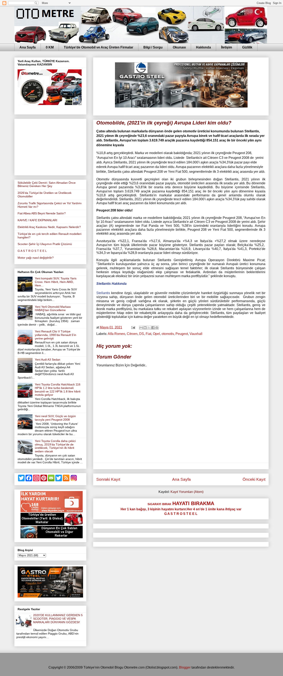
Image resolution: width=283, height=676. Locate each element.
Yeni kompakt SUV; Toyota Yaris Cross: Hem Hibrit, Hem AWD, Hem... (55, 282)
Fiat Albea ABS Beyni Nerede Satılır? (42, 213)
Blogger (185, 667)
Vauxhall (196, 334)
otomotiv (168, 334)
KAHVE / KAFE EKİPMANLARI (37, 220)
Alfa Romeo (116, 334)
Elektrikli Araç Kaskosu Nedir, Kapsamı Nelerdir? (49, 227)
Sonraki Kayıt (108, 479)
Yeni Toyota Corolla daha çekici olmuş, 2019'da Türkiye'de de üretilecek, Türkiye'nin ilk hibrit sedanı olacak (55, 446)
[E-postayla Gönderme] (133, 327)
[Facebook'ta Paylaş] (153, 328)
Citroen (132, 334)
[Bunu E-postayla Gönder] (141, 328)
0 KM (50, 47)
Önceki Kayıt (254, 479)
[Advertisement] (50, 146)
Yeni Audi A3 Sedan (47, 359)
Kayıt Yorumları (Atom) (187, 492)
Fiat (148, 334)
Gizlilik (247, 47)
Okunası (179, 47)
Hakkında (203, 47)
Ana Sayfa (27, 47)
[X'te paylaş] (149, 328)
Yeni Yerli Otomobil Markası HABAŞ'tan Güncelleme (53, 308)
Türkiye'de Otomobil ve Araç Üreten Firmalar (98, 47)
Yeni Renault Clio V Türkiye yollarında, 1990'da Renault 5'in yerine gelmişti (55, 335)
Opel (156, 334)
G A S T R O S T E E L (32, 250)
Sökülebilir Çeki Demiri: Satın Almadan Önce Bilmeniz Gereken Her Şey (47, 184)
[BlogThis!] (145, 328)
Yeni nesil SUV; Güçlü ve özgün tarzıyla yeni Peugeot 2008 (55, 417)
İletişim (226, 47)
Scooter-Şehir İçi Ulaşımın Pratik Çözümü (45, 244)
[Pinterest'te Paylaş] (157, 328)
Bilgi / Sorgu (153, 47)
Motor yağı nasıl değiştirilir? (36, 257)
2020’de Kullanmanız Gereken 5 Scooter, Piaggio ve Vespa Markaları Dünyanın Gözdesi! (58, 618)
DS (141, 334)
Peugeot (181, 334)
